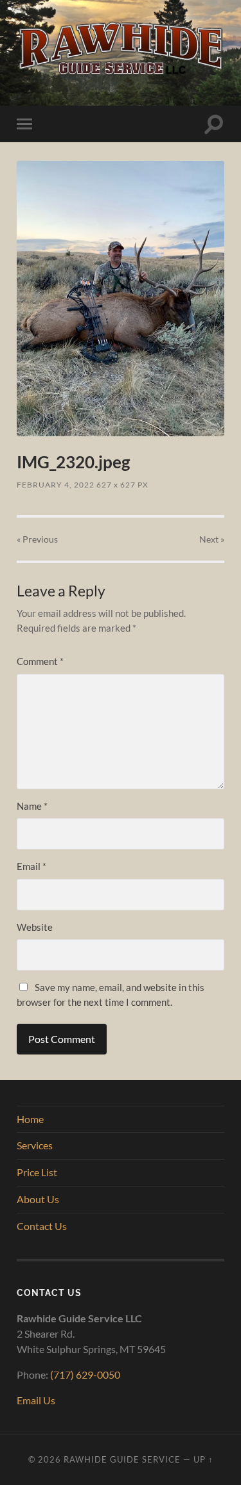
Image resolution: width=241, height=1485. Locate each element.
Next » (211, 539)
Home (30, 1119)
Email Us (36, 1400)
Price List (37, 1172)
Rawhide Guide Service (122, 1459)
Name (32, 806)
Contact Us (42, 1226)
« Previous (37, 539)
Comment (40, 661)
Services (35, 1145)
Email (31, 866)
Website (35, 927)
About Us (38, 1199)
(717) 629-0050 (85, 1374)
